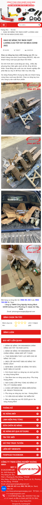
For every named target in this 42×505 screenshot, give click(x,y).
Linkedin (29, 50)
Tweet (17, 50)
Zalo (4, 488)
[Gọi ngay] (3, 495)
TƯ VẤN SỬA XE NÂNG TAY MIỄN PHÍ (19, 396)
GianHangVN (25, 504)
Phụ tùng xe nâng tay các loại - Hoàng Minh (21, 393)
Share (6, 50)
